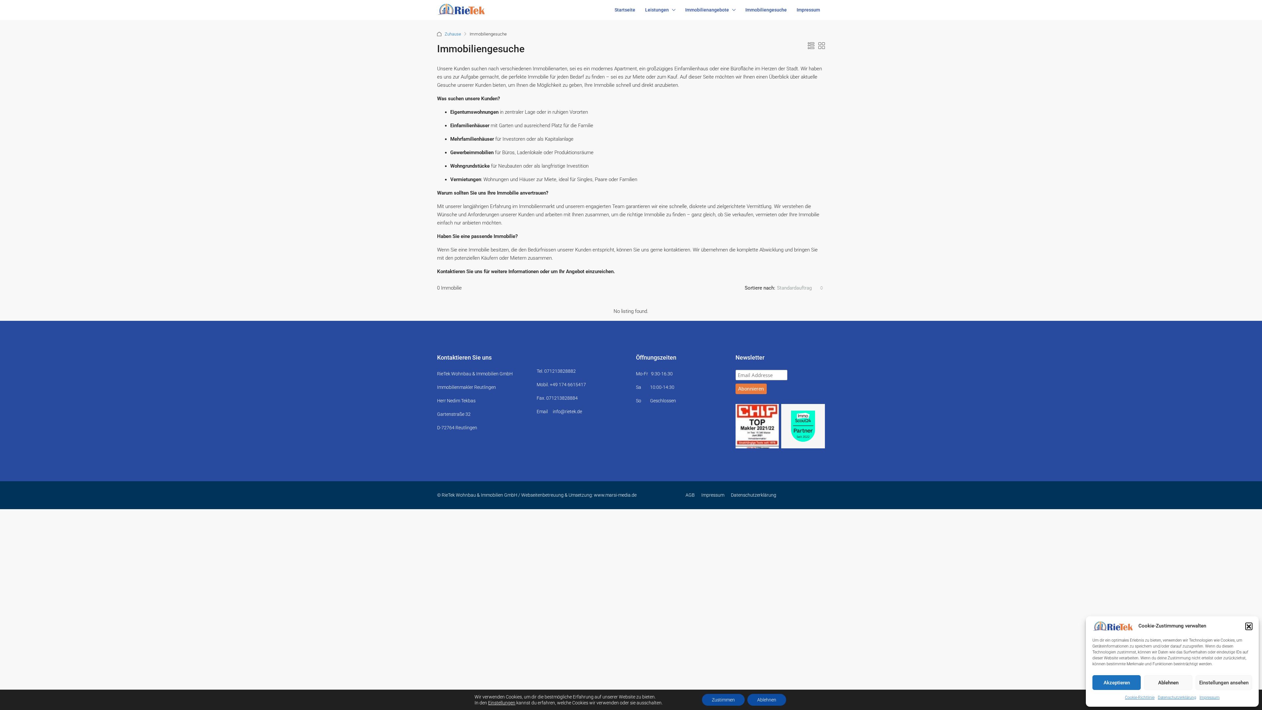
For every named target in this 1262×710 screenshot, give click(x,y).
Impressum (1210, 697)
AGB (690, 495)
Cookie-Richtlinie (1140, 697)
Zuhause (453, 34)
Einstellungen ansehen (1224, 683)
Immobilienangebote (707, 9)
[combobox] (800, 288)
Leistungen (657, 9)
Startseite (625, 9)
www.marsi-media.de (615, 495)
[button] (1249, 626)
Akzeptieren (1117, 683)
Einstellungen (501, 702)
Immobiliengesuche (766, 9)
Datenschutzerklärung (1177, 697)
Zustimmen (723, 699)
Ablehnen (1168, 683)
